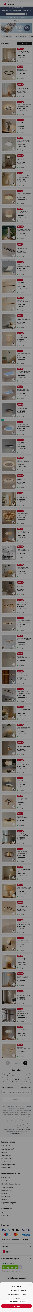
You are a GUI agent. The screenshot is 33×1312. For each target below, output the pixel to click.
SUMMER (16, 1301)
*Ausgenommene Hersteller (16, 1310)
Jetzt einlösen (16, 1306)
